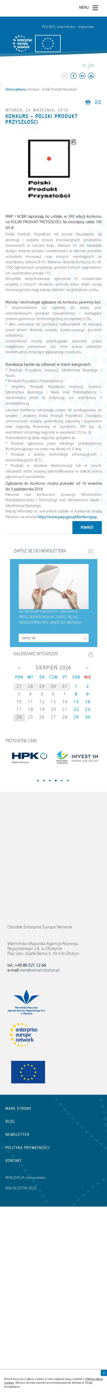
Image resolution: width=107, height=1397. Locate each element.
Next (65, 780)
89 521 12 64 (34, 965)
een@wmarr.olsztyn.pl (40, 970)
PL (84, 66)
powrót (87, 527)
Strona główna (15, 89)
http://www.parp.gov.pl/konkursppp (67, 517)
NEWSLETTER (17, 1134)
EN (92, 66)
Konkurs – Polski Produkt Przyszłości (41, 119)
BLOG (10, 1121)
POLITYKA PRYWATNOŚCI (27, 1147)
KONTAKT (13, 1160)
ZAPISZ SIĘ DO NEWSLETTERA (40, 551)
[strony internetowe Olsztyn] (36, 1178)
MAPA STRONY (18, 1108)
